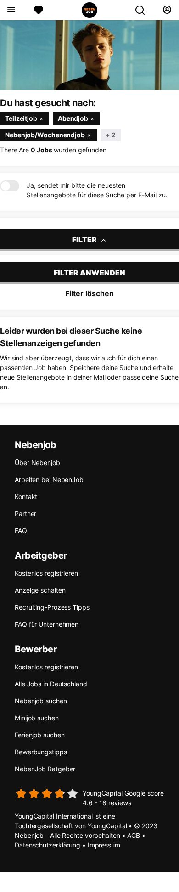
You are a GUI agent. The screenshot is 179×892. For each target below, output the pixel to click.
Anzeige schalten (40, 590)
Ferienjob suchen (39, 735)
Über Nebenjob (37, 462)
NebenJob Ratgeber (45, 769)
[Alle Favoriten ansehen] (39, 10)
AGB (133, 835)
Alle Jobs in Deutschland (51, 684)
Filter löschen (89, 293)
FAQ (21, 530)
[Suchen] (143, 10)
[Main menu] (10, 10)
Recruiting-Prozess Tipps (52, 607)
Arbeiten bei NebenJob (49, 479)
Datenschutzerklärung (47, 845)
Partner (25, 513)
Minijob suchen (37, 718)
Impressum (104, 845)
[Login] (166, 10)
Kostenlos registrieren (46, 573)
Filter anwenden (89, 272)
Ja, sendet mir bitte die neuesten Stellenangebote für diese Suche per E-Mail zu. (97, 190)
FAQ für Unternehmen (46, 624)
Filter (85, 239)
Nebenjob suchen (41, 701)
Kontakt (26, 496)
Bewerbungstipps (41, 752)
